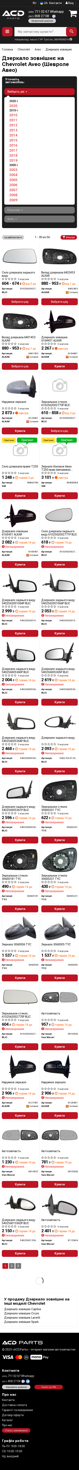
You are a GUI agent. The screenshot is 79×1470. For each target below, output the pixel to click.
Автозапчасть (50, 1013)
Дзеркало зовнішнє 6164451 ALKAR (54, 339)
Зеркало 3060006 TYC (16, 944)
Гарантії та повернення (17, 1410)
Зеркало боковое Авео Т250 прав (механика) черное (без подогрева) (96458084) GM (57, 468)
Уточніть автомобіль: (15, 81)
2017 (13, 150)
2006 (13, 185)
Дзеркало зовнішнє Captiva (22, 1309)
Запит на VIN (48, 1387)
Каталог (7, 1420)
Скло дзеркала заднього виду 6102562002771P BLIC (59, 533)
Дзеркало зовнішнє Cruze (21, 1313)
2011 (13, 120)
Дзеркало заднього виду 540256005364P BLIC (18, 739)
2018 (13, 155)
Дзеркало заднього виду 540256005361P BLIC (18, 808)
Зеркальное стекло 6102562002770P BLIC (16, 1015)
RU (34, 3)
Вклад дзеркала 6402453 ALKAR (58, 274)
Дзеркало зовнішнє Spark (21, 1321)
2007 (13, 190)
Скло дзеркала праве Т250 (20, 466)
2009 (13, 200)
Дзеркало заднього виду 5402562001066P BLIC (58, 601)
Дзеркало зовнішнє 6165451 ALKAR (15, 533)
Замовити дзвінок (16, 1387)
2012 (13, 125)
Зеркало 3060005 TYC (56, 944)
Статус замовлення (16, 1430)
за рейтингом (12, 237)
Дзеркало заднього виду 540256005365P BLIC (58, 670)
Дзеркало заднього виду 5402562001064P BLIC (18, 601)
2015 (13, 140)
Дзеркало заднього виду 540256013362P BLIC (18, 1221)
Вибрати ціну (20, 301)
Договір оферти (13, 1415)
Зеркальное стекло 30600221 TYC (54, 877)
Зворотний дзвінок (42, 20)
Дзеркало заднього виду (58, 737)
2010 (13, 115)
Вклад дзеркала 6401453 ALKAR (18, 339)
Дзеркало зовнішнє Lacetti (22, 1317)
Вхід (71, 3)
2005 (13, 180)
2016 (13, 145)
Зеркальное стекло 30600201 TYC (54, 808)
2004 (13, 175)
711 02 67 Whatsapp (46, 12)
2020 (13, 106)
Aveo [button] (11, 219)
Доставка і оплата (14, 1405)
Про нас (7, 1425)
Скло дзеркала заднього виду (18, 274)
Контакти (55, 3)
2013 (13, 130)
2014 (13, 135)
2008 (13, 195)
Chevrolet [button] (14, 210)
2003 (13, 170)
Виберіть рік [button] (16, 91)
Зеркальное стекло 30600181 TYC (15, 877)
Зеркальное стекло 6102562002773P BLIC (55, 403)
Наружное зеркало (14, 401)
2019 (13, 160)
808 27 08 (39, 16)
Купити (59, 366)
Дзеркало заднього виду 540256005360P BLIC (18, 670)
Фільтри (70, 237)
